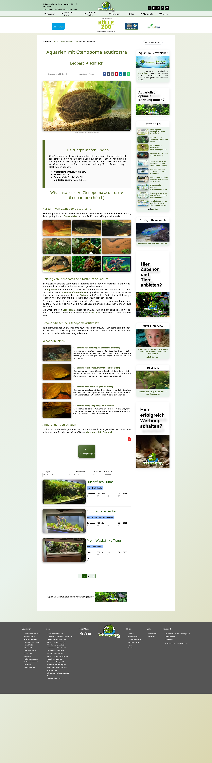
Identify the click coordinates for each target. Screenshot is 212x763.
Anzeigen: (46, 472)
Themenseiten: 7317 (54, 679)
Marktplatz (148, 14)
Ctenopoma (69, 309)
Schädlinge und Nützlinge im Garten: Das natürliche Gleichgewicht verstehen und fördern (159, 134)
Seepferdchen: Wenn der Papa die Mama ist (159, 154)
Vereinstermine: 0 (29, 667)
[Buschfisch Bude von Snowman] (64, 502)
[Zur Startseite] (109, 637)
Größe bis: (108, 472)
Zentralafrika (70, 216)
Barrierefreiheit (170, 637)
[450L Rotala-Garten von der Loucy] (64, 532)
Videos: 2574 (28, 648)
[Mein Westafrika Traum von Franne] (64, 561)
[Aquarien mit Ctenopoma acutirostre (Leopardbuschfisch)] (87, 129)
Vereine (164, 14)
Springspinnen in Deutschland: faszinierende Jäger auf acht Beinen (158, 148)
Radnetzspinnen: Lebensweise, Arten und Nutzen (159, 139)
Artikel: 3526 (28, 653)
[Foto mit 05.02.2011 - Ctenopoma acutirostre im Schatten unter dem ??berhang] (116, 253)
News (130, 645)
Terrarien (116, 14)
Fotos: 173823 (28, 645)
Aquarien (51, 14)
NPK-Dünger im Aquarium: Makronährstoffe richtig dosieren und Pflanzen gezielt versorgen (159, 189)
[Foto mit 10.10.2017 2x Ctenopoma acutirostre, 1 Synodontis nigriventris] (57, 271)
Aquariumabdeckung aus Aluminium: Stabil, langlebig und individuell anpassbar (158, 172)
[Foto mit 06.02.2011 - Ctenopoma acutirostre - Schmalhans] (116, 235)
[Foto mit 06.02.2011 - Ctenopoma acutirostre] (57, 253)
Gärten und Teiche (92, 14)
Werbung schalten (134, 642)
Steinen (84, 295)
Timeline (130, 648)
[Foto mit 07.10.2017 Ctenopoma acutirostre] (86, 235)
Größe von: (97, 472)
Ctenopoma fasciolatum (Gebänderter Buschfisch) (96, 347)
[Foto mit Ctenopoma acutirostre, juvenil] (86, 253)
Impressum (169, 639)
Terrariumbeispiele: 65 (31, 639)
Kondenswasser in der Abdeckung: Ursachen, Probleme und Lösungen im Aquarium (159, 164)
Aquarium (52, 289)
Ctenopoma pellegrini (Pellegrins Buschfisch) (94, 405)
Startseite (55, 41)
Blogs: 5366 (27, 656)
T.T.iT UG (183, 643)
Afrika (77, 41)
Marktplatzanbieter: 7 (31, 662)
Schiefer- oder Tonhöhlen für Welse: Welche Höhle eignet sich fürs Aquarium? (159, 180)
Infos (131, 14)
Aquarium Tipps (68, 14)
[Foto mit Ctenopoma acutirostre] (116, 271)
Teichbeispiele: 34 (29, 637)
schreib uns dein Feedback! (99, 432)
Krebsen (93, 312)
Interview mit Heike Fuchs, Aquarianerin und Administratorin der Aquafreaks (153, 351)
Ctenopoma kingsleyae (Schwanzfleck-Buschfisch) (96, 368)
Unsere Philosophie (134, 639)
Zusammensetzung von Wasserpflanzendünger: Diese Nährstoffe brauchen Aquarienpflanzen (159, 197)
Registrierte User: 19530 (31, 642)
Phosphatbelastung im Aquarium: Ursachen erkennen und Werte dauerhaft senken (158, 204)
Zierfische (70, 41)
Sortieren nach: (79, 472)
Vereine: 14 (27, 665)
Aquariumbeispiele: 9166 (32, 634)
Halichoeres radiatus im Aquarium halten (155, 244)
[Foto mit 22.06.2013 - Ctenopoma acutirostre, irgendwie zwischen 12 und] (57, 235)
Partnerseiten (152, 634)
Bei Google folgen (154, 42)
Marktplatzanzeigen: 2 (31, 659)
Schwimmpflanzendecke (73, 292)
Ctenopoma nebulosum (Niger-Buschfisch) (93, 386)
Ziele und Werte (133, 637)
